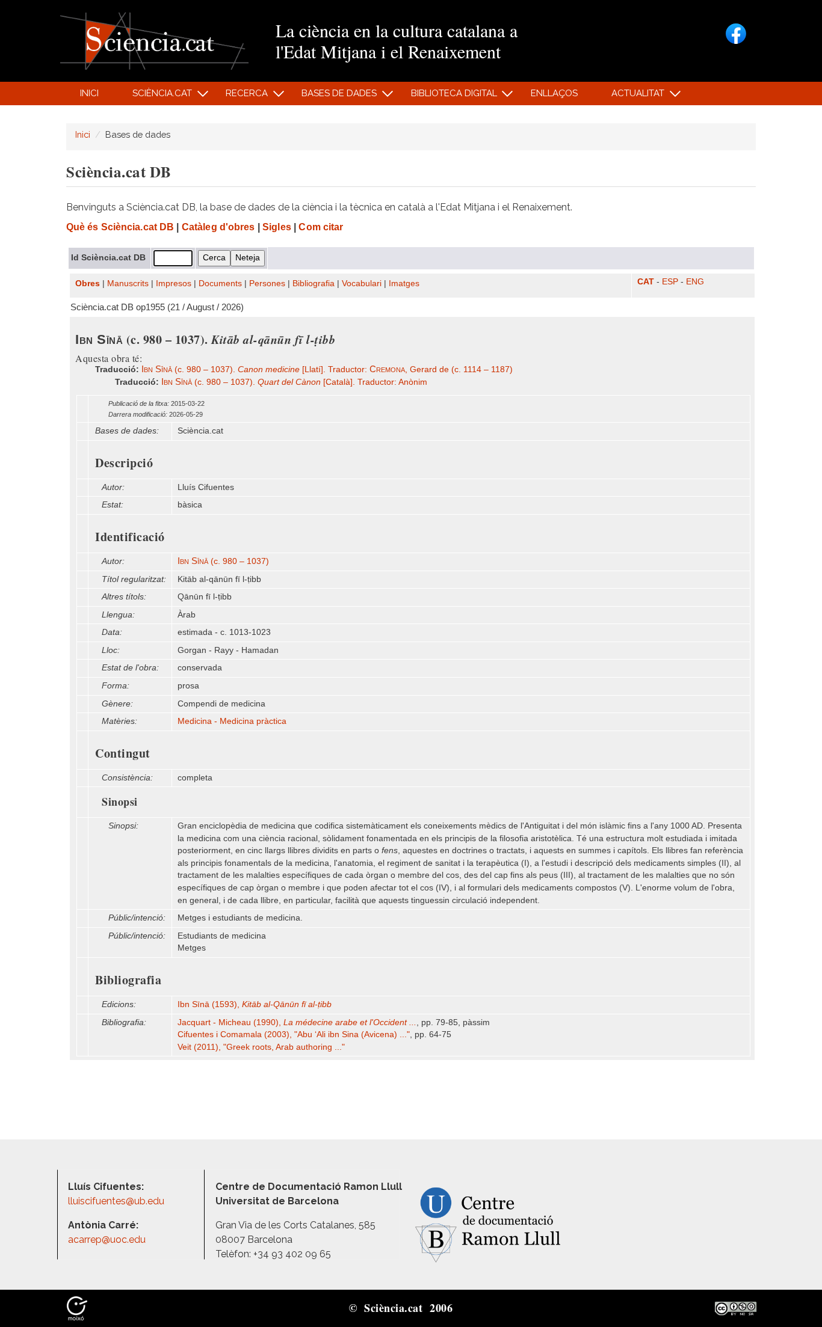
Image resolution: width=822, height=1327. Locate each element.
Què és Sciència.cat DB (120, 227)
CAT (645, 281)
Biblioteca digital (447, 96)
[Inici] (154, 40)
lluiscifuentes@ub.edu (117, 1201)
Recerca (240, 96)
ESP (670, 281)
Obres (87, 283)
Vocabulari (362, 283)
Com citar (320, 227)
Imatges (404, 283)
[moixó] (77, 1308)
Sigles (276, 227)
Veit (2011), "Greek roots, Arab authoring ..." (261, 1047)
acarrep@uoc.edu (107, 1239)
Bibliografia (313, 283)
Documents (220, 283)
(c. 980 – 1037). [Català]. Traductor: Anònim (294, 382)
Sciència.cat (155, 96)
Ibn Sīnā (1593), (255, 1004)
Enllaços (554, 93)
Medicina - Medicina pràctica (232, 721)
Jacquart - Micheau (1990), (297, 1022)
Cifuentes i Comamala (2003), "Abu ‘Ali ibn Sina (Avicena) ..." (294, 1034)
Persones (267, 283)
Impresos (173, 283)
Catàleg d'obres (218, 227)
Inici (89, 93)
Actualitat (631, 96)
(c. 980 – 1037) (223, 561)
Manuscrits (128, 283)
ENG (695, 281)
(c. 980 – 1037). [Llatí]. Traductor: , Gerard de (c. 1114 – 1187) (327, 369)
